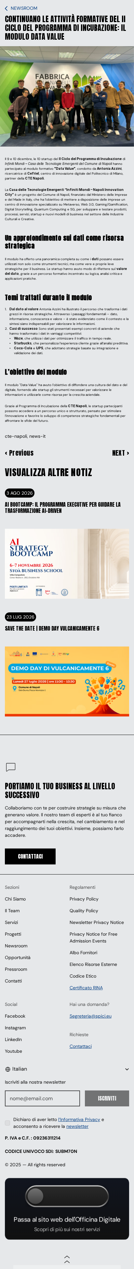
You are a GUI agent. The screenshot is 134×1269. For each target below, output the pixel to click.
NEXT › (120, 453)
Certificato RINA (86, 988)
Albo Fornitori (83, 952)
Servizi (11, 922)
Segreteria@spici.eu (91, 1016)
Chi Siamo (15, 899)
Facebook (15, 1016)
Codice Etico (83, 976)
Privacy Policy (84, 899)
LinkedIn (13, 1039)
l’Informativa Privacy (79, 1119)
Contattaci (81, 1046)
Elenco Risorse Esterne (93, 964)
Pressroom (16, 969)
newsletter (77, 1126)
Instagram (15, 1028)
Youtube (13, 1051)
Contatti (13, 981)
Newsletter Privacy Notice (97, 922)
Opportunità (18, 957)
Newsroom (16, 946)
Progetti (13, 934)
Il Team (12, 911)
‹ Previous (19, 453)
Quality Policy (84, 911)
